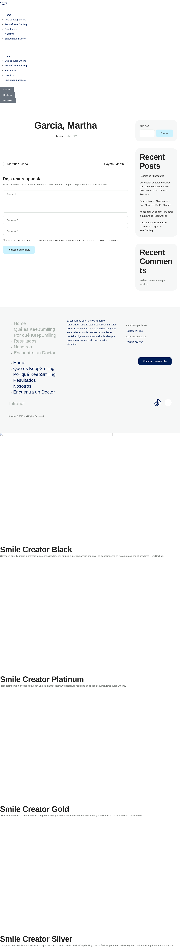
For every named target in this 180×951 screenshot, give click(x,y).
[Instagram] (168, 402)
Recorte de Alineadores (152, 176)
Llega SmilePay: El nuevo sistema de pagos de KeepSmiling (153, 226)
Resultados (11, 29)
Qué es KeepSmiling (15, 19)
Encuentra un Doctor (15, 38)
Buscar (145, 126)
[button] (90, 47)
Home (8, 15)
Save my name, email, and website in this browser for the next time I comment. (63, 240)
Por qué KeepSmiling (16, 24)
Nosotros (9, 34)
